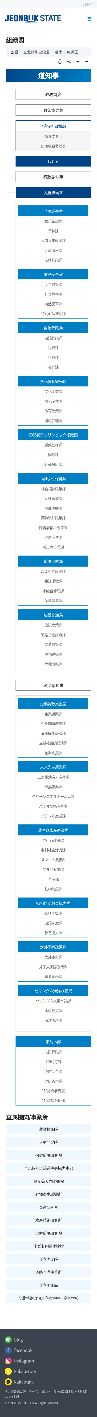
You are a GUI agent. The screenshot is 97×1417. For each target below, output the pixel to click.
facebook (23, 1350)
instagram (24, 1361)
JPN (86, 4)
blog (18, 1339)
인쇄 (60, 61)
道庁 (58, 52)
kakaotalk (24, 1382)
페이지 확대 (77, 61)
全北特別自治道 (36, 52)
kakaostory (25, 1371)
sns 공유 (69, 61)
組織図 (72, 52)
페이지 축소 (86, 61)
